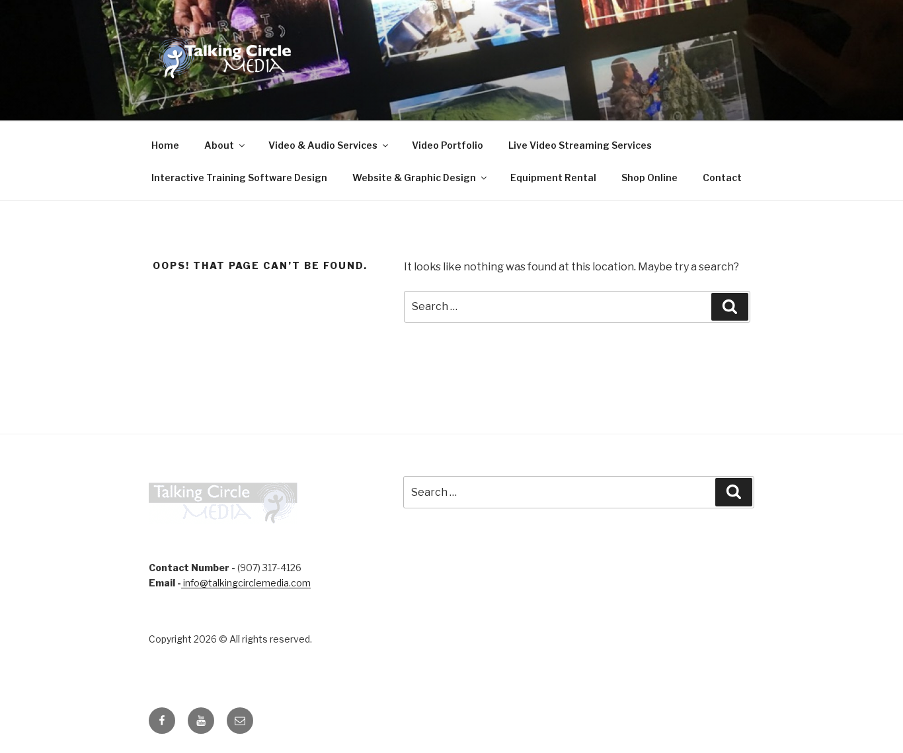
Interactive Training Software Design (239, 177)
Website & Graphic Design (414, 177)
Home (165, 145)
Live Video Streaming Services (580, 145)
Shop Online (649, 177)
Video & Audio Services (322, 145)
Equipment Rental (553, 177)
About (219, 145)
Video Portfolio (447, 145)
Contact (722, 177)
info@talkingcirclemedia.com (246, 582)
